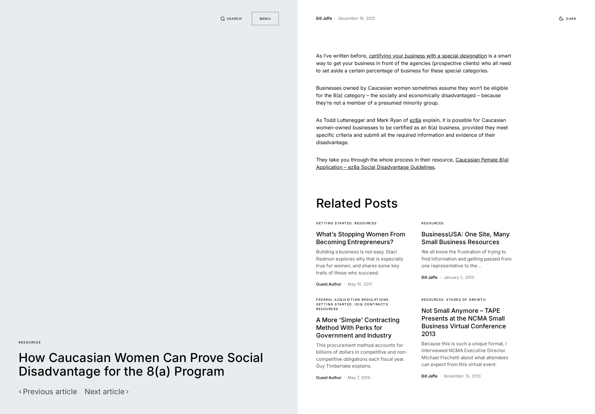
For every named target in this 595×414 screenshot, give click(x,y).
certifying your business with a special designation (428, 56)
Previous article (50, 391)
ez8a (415, 120)
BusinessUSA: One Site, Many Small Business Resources (465, 238)
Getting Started (334, 223)
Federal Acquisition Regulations (352, 299)
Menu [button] (265, 18)
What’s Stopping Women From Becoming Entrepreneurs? (360, 238)
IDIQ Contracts (371, 304)
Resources (30, 342)
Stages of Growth (466, 299)
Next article (105, 391)
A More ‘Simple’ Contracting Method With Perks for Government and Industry (357, 327)
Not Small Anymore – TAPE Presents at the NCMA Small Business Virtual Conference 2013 (463, 322)
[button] (231, 18)
